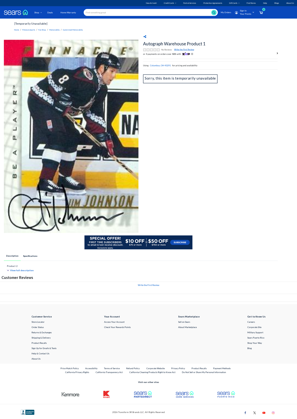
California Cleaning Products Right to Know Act (152, 372)
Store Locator (38, 322)
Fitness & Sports (28, 30)
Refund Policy (133, 368)
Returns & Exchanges (42, 332)
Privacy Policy (178, 368)
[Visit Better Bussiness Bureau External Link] (27, 412)
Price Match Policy (69, 368)
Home (16, 30)
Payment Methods (222, 368)
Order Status (38, 327)
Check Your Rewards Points (117, 327)
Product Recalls (39, 343)
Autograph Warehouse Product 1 (174, 43)
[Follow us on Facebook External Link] (245, 412)
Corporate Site (254, 327)
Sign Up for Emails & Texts (44, 348)
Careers (251, 322)
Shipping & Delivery (41, 337)
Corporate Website (155, 368)
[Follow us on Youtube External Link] (264, 412)
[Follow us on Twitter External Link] (255, 412)
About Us (36, 358)
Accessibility (91, 368)
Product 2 (12, 266)
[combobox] (151, 12)
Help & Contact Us (40, 353)
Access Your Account (114, 322)
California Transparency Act (109, 372)
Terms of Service (112, 368)
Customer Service (42, 316)
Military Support (255, 332)
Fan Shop (42, 30)
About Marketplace (187, 327)
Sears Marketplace (189, 316)
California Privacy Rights (77, 372)
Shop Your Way (254, 343)
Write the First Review (184, 49)
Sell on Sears (184, 322)
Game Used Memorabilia (73, 30)
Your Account (112, 316)
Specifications (30, 256)
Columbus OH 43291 (160, 65)
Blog (249, 348)
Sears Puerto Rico (255, 337)
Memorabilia (54, 30)
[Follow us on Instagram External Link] (273, 412)
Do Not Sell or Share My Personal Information (204, 372)
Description (12, 255)
